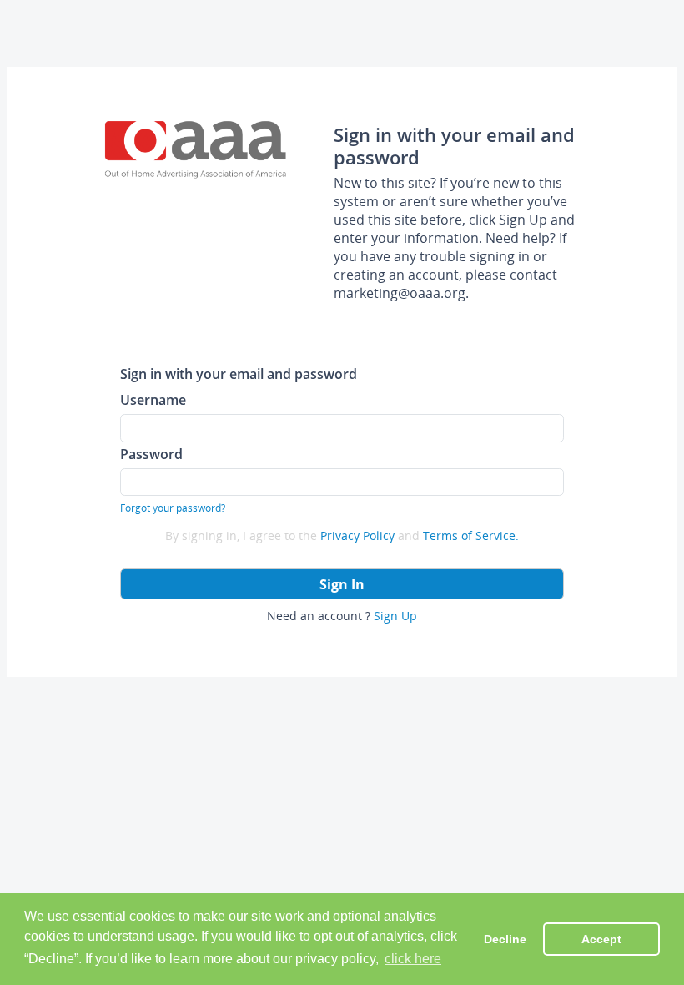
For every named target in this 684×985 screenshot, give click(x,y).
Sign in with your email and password (238, 373)
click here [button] (413, 959)
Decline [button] (505, 939)
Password (151, 453)
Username (153, 399)
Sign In (342, 584)
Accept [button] (601, 939)
